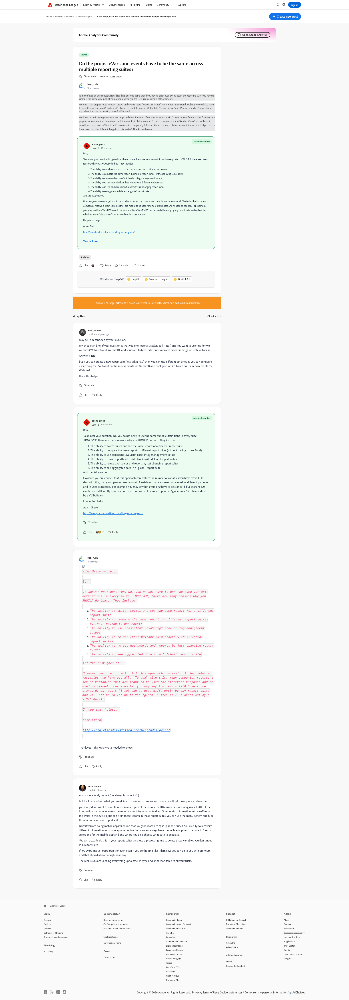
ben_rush (92, 84)
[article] (146, 363)
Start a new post (171, 302)
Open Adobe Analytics (254, 35)
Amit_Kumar (94, 330)
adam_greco (98, 144)
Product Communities (65, 16)
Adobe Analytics (85, 16)
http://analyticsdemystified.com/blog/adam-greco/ (109, 232)
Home (49, 16)
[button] (285, 16)
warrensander (95, 785)
